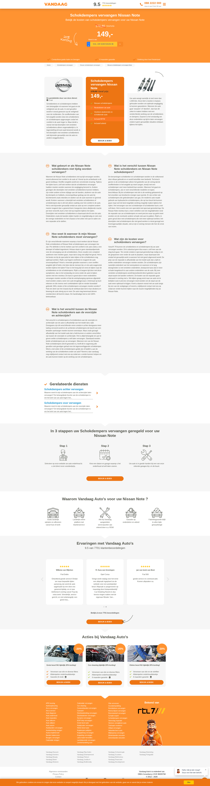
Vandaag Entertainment (85, 755)
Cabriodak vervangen (84, 703)
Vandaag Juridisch (83, 759)
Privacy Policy (58, 774)
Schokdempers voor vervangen (62, 402)
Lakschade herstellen (84, 738)
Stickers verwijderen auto (117, 723)
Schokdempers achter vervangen (63, 389)
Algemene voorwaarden (58, 771)
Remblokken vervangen (116, 708)
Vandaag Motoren (52, 762)
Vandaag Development (116, 762)
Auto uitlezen (50, 720)
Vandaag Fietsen (83, 757)
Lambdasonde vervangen (86, 740)
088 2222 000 (152, 2)
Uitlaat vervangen (114, 728)
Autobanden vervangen (54, 728)
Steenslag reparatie (115, 721)
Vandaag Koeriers (52, 755)
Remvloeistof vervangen (117, 713)
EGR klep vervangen (84, 720)
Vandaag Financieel (115, 759)
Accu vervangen (52, 708)
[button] (47, 165)
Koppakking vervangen (85, 733)
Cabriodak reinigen (52, 740)
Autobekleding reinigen (54, 730)
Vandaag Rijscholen (84, 752)
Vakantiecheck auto (115, 730)
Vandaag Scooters (114, 755)
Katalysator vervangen (85, 725)
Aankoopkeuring (52, 706)
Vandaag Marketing (146, 752)
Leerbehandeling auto (84, 742)
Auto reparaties (51, 718)
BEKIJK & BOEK (105, 141)
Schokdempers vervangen (117, 718)
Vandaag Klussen (52, 752)
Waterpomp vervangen (116, 733)
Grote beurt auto (83, 723)
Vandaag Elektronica (115, 757)
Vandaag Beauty (52, 757)
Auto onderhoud (51, 715)
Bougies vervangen (53, 738)
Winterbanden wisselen (116, 735)
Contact (58, 777)
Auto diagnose (51, 713)
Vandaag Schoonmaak (116, 752)
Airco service (50, 711)
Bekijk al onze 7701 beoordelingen (105, 613)
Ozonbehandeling (114, 706)
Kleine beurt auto (83, 728)
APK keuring (50, 703)
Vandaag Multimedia (84, 762)
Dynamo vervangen (84, 718)
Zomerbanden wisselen (116, 738)
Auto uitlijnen (50, 723)
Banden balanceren (53, 735)
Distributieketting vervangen (87, 713)
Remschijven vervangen (117, 711)
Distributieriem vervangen (86, 715)
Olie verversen (113, 703)
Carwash (80, 711)
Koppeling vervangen (84, 735)
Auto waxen (50, 725)
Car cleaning (81, 706)
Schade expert (113, 716)
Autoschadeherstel (52, 733)
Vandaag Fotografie (146, 755)
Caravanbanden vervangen (86, 708)
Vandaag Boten (51, 759)
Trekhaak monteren (115, 725)
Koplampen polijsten (84, 730)
